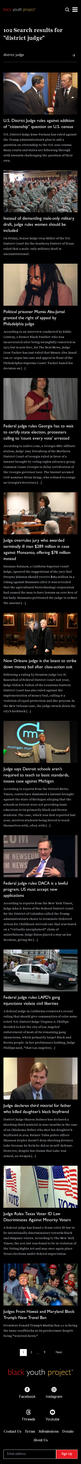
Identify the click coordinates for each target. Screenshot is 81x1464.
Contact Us (12, 1431)
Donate (68, 1431)
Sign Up (67, 1454)
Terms (30, 1431)
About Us (40, 1440)
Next (59, 1352)
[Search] (74, 55)
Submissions (49, 1431)
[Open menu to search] (67, 9)
